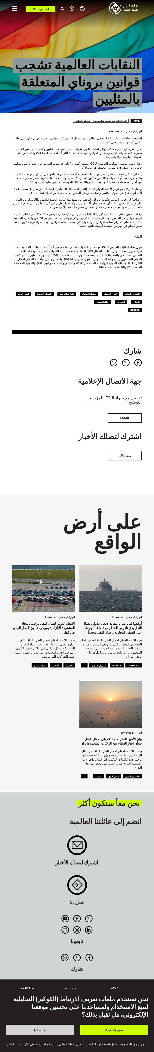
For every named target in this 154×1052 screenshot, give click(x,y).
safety (116, 665)
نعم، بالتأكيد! (114, 1030)
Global (135, 309)
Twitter (89, 918)
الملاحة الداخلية (67, 293)
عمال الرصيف (110, 293)
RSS (65, 930)
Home (136, 120)
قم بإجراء (43, 9)
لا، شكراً (39, 1030)
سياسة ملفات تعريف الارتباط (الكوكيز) (32, 1044)
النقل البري (23, 293)
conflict (134, 665)
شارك (132, 350)
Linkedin (89, 930)
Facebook (77, 918)
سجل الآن (125, 455)
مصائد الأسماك (89, 293)
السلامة (55, 665)
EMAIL (125, 418)
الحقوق (69, 665)
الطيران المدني (132, 293)
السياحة (121, 301)
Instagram (77, 930)
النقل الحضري (102, 301)
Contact (77, 887)
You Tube (65, 918)
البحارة (136, 301)
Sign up (77, 847)
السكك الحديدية (44, 293)
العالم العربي (40, 665)
